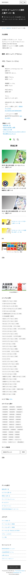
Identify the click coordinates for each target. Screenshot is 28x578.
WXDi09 (5, 422)
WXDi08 (18, 419)
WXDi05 (18, 417)
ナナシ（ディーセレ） (10, 356)
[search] (21, 2)
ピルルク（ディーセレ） (11, 364)
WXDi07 (12, 419)
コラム (5, 442)
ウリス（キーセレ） (9, 331)
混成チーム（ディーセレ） (11, 381)
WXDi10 (12, 422)
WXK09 (17, 437)
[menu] (24, 2)
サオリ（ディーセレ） (10, 338)
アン (17, 326)
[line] (10, 139)
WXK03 (17, 432)
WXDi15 (5, 427)
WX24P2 (12, 407)
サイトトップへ (14, 567)
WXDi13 (12, 424)
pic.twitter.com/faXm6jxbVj (13, 110)
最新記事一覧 (7, 125)
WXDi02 (19, 414)
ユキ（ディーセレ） (9, 366)
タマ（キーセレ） (9, 343)
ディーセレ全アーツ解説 (8, 527)
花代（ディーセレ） (9, 391)
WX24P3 (19, 407)
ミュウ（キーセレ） (14, 19)
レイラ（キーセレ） (9, 374)
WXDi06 (5, 419)
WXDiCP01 (19, 427)
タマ (22, 338)
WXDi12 (5, 424)
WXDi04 (12, 417)
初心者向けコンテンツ (9, 133)
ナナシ (15, 351)
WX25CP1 (12, 409)
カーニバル (7, 336)
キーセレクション (6, 506)
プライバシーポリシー (8, 558)
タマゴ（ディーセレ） (10, 341)
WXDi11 (18, 422)
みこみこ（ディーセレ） (11, 323)
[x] (14, 139)
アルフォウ (7, 326)
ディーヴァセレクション (8, 499)
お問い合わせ (5, 555)
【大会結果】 (18, 17)
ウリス (22, 328)
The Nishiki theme (19, 570)
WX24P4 (5, 409)
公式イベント (12, 442)
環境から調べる (6, 496)
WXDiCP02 (6, 429)
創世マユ (7, 376)
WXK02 (11, 432)
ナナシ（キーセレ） (9, 354)
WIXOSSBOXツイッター (8, 548)
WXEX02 (20, 429)
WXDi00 (12, 414)
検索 (23, 452)
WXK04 (5, 434)
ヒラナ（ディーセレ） (10, 361)
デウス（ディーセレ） (10, 349)
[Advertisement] (13, 269)
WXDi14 (18, 424)
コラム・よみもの (6, 534)
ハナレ (6, 359)
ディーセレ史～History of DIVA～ (11, 530)
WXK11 (11, 439)
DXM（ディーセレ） (10, 301)
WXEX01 (14, 429)
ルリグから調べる (6, 492)
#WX (20, 106)
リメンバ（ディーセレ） (11, 371)
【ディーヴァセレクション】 (12, 308)
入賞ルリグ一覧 (7, 129)
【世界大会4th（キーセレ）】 (12, 313)
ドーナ (6, 351)
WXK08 (11, 437)
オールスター (5, 502)
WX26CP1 (19, 412)
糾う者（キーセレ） (9, 384)
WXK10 (5, 439)
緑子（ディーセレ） (9, 386)
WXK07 (5, 437)
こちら (10, 399)
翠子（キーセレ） (9, 389)
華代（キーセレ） (9, 394)
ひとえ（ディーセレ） (10, 321)
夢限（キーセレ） (19, 376)
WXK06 (17, 434)
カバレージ (18, 439)
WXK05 (11, 434)
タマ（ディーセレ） (9, 346)
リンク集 (4, 537)
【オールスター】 (9, 303)
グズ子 (17, 336)
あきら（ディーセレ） (10, 318)
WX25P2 (5, 412)
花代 (20, 389)
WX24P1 (5, 407)
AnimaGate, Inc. (17, 572)
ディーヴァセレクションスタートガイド (14, 131)
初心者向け (21, 442)
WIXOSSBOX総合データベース (10, 509)
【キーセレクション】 (8, 17)
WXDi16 (12, 427)
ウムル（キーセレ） (9, 328)
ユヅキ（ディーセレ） (10, 369)
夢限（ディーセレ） (9, 379)
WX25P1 (20, 409)
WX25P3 (12, 412)
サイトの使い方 (6, 520)
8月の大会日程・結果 (9, 127)
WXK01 (5, 432)
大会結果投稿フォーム (8, 552)
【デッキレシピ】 (9, 311)
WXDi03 (5, 417)
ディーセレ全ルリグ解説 (8, 524)
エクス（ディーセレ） (10, 333)
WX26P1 (5, 414)
